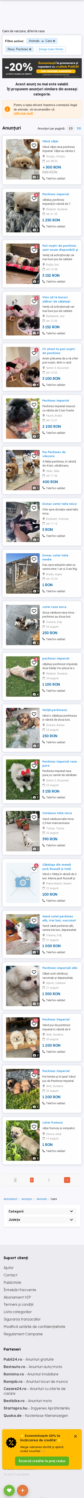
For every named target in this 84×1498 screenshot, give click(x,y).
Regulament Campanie (23, 1334)
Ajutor (9, 1267)
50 (79, 128)
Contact (10, 1275)
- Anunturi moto (28, 1401)
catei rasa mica (54, 607)
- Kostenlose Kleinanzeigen (36, 1415)
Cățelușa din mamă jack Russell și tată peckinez (56, 868)
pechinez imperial (55, 658)
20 (71, 128)
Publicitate (12, 1282)
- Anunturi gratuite (29, 1359)
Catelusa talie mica (57, 813)
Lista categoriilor (18, 1312)
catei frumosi (52, 1122)
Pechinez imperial (55, 194)
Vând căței (50, 141)
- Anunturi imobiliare (31, 1374)
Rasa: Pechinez (18, 49)
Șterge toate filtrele (51, 49)
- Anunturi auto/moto (33, 1366)
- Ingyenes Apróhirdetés (37, 1408)
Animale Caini (40, 41)
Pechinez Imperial (56, 1019)
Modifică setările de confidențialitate (34, 1326)
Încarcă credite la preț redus (42, 1461)
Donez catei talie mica (59, 504)
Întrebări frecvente (20, 1290)
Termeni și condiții (18, 1304)
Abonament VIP (17, 1297)
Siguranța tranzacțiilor (22, 1319)
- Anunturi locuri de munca (36, 1381)
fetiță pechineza (54, 710)
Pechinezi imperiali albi (60, 968)
